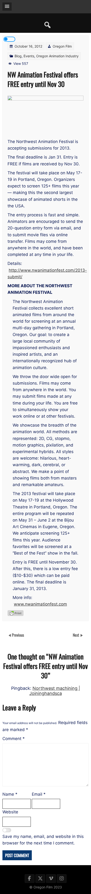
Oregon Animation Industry (57, 56)
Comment (13, 738)
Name (9, 794)
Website (10, 812)
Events (29, 56)
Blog (18, 56)
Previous (18, 635)
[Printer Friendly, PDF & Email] (16, 613)
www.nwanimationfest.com (40, 604)
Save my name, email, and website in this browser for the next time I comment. (43, 839)
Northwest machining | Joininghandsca (54, 691)
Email (39, 794)
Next (76, 635)
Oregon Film (62, 46)
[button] (7, 6)
